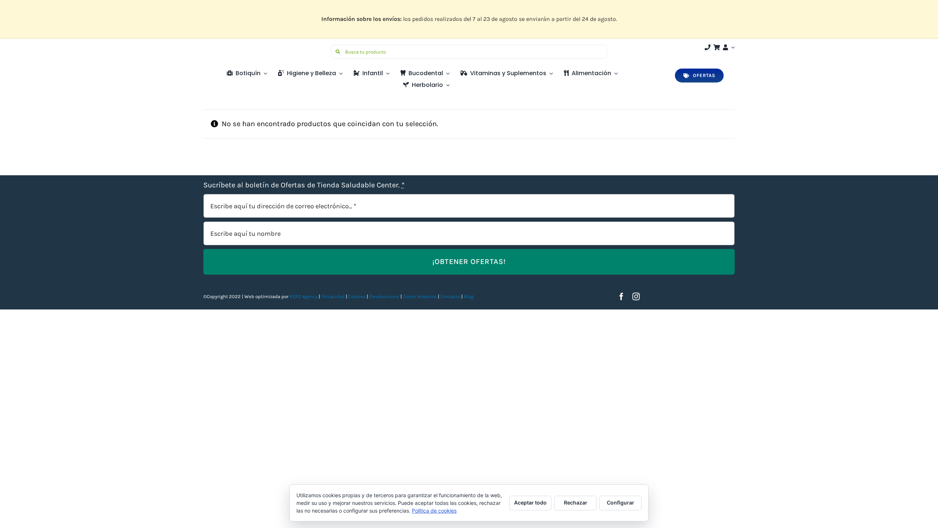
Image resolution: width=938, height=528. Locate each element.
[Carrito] (716, 47)
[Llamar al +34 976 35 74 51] (707, 47)
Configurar (620, 502)
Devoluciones (384, 296)
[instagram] (636, 296)
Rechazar (575, 502)
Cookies (357, 296)
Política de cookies (434, 510)
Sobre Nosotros (420, 296)
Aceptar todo (530, 502)
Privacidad (333, 296)
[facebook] (621, 296)
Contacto (450, 296)
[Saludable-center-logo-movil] (230, 47)
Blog (468, 296)
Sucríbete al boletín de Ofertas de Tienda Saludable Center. (304, 185)
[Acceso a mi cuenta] (728, 47)
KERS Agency (304, 296)
